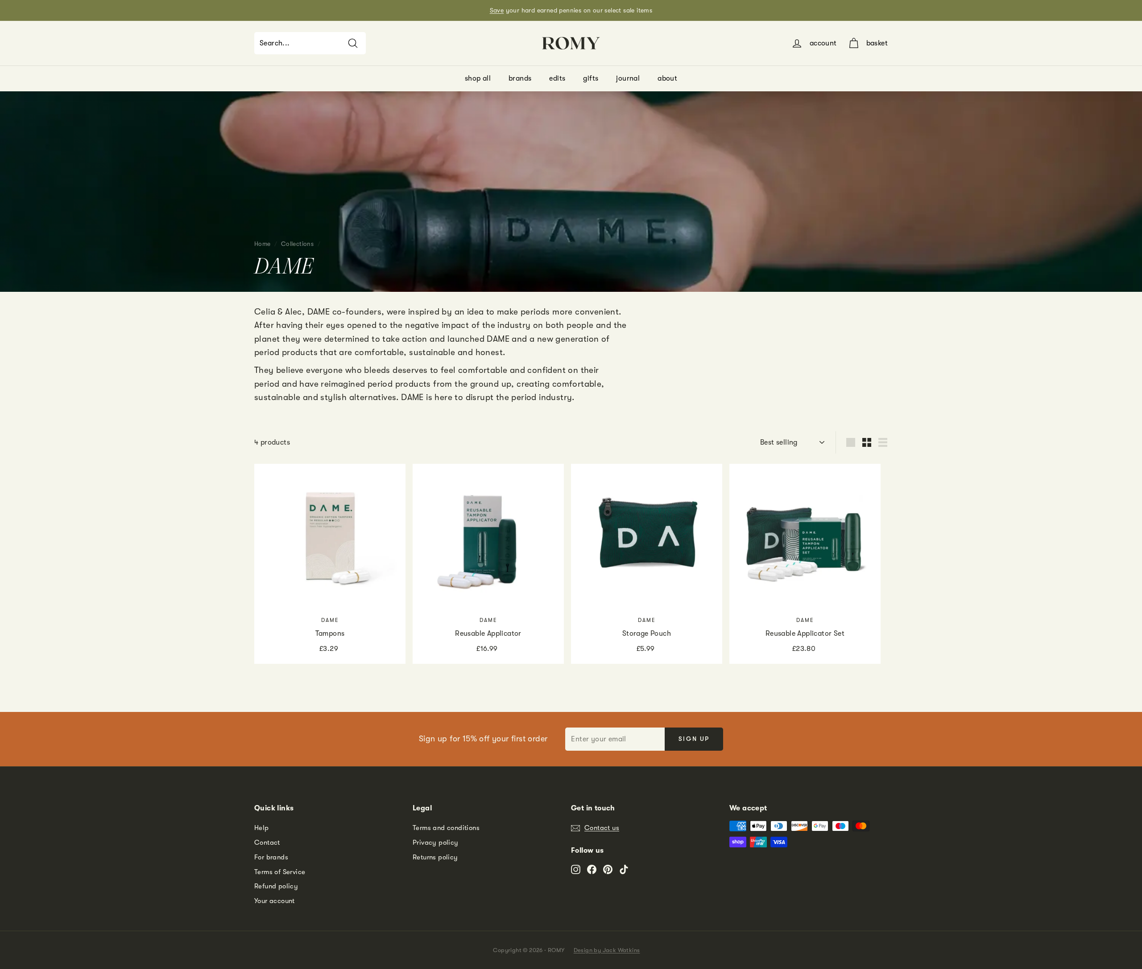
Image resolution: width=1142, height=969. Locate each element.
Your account (274, 901)
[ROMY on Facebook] (591, 869)
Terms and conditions (446, 828)
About (667, 78)
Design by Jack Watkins (607, 950)
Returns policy (435, 857)
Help (261, 828)
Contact (267, 842)
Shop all (478, 78)
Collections (297, 244)
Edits (557, 78)
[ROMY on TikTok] (624, 869)
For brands (271, 857)
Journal (628, 78)
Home (262, 244)
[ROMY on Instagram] (575, 869)
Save (497, 10)
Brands (520, 78)
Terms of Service (279, 872)
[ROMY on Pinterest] (607, 869)
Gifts (590, 78)
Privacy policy (436, 842)
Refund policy (276, 886)
